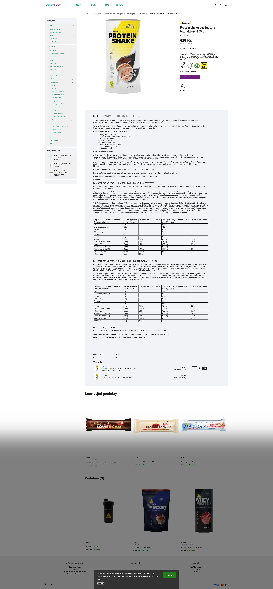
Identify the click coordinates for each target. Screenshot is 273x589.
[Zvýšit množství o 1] (199, 368)
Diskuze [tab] (136, 116)
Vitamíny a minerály (57, 104)
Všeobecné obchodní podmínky (75, 571)
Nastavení (100, 583)
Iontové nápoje (56, 107)
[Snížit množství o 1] (190, 368)
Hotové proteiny (57, 132)
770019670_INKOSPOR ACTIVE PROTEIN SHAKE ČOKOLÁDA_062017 (125, 334)
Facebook (196, 569)
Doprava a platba (75, 567)
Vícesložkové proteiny (59, 123)
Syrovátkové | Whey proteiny (60, 126)
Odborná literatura (55, 70)
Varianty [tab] (107, 116)
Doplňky (54, 85)
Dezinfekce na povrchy (57, 57)
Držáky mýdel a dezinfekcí (57, 67)
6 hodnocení (192, 48)
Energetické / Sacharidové (60, 116)
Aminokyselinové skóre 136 (157, 331)
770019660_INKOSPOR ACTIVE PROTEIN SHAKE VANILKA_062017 (122, 331)
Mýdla (51, 137)
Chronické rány (55, 42)
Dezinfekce (53, 50)
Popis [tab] (95, 116)
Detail (128, 460)
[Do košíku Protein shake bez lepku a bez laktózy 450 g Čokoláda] (204, 368)
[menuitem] (81, 5)
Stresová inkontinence (56, 32)
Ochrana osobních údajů (75, 574)
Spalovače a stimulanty (58, 91)
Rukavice (52, 143)
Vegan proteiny (57, 129)
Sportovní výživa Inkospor (56, 76)
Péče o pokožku (54, 140)
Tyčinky (54, 110)
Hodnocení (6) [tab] (122, 116)
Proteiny (54, 120)
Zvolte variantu (190, 77)
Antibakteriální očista (55, 29)
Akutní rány (54, 38)
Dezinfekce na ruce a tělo (57, 53)
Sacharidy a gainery (57, 98)
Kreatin (54, 88)
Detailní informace (188, 72)
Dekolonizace (53, 63)
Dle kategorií (54, 82)
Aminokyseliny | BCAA (58, 94)
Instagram (196, 571)
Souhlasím (170, 575)
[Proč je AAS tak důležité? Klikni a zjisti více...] (204, 68)
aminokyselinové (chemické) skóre (112, 157)
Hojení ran (52, 35)
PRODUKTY (52, 47)
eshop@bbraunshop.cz (196, 567)
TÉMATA (51, 25)
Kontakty (75, 569)
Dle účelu (53, 79)
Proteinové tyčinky (58, 113)
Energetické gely (56, 101)
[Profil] (221, 5)
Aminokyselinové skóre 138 (160, 334)
